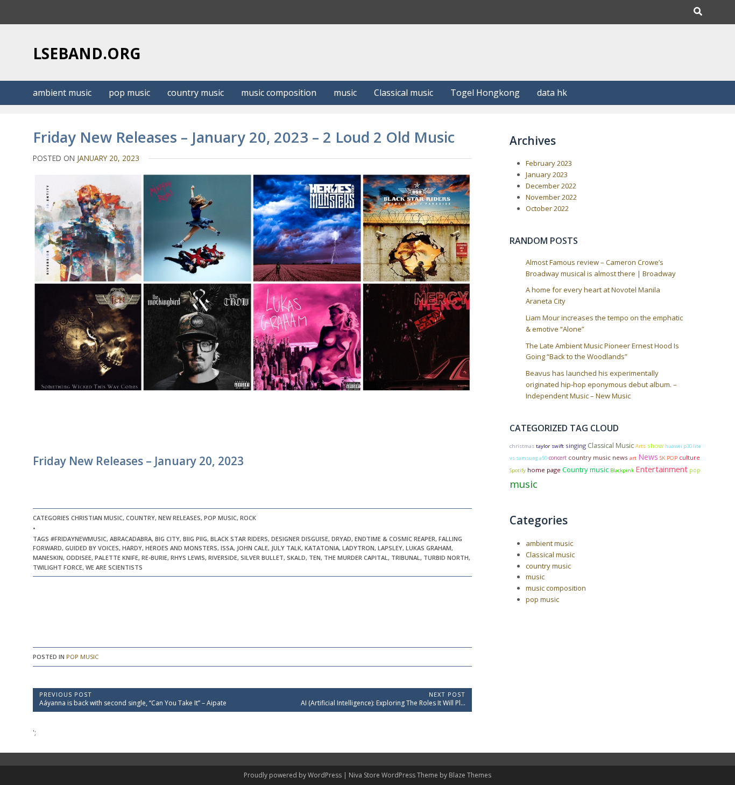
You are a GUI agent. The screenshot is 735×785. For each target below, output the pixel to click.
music (345, 93)
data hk (552, 93)
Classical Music (611, 445)
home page (544, 470)
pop (695, 470)
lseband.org (87, 53)
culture (689, 457)
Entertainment (661, 469)
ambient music (62, 93)
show (655, 445)
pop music (129, 93)
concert (558, 457)
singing (576, 445)
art (633, 457)
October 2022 (547, 208)
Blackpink (622, 470)
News (648, 457)
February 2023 (549, 163)
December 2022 (551, 186)
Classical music (403, 93)
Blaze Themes (470, 775)
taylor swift (550, 446)
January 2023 (547, 174)
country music (195, 93)
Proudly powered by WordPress (293, 775)
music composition (278, 93)
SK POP (668, 457)
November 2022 (551, 197)
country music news (598, 457)
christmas (522, 446)
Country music (585, 469)
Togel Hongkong (485, 93)
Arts (640, 446)
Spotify (518, 470)
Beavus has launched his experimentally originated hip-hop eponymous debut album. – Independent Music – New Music (601, 384)
